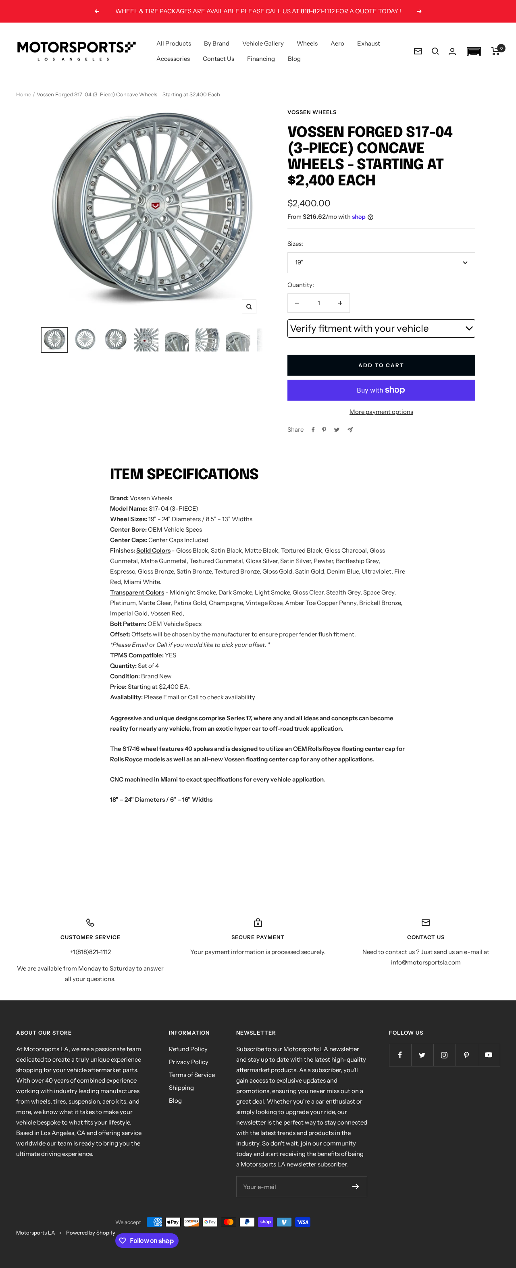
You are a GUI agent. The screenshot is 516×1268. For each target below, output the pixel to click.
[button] (474, 51)
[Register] (355, 1186)
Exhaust (368, 43)
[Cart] (495, 51)
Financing (261, 58)
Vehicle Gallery (263, 43)
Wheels (307, 43)
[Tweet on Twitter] (336, 429)
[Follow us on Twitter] (422, 1055)
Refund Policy (188, 1049)
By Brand (216, 43)
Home (23, 94)
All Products (173, 43)
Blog (294, 58)
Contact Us (218, 58)
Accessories (173, 58)
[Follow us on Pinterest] (467, 1055)
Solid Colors (153, 550)
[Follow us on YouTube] (489, 1055)
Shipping (181, 1087)
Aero (337, 43)
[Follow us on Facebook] (400, 1055)
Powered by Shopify (90, 1232)
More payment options (381, 412)
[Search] (435, 51)
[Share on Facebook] (313, 429)
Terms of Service (192, 1075)
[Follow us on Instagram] (444, 1055)
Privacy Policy (188, 1062)
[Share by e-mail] (350, 429)
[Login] (452, 51)
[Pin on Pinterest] (324, 429)
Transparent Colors (137, 592)
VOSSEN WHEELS (312, 112)
